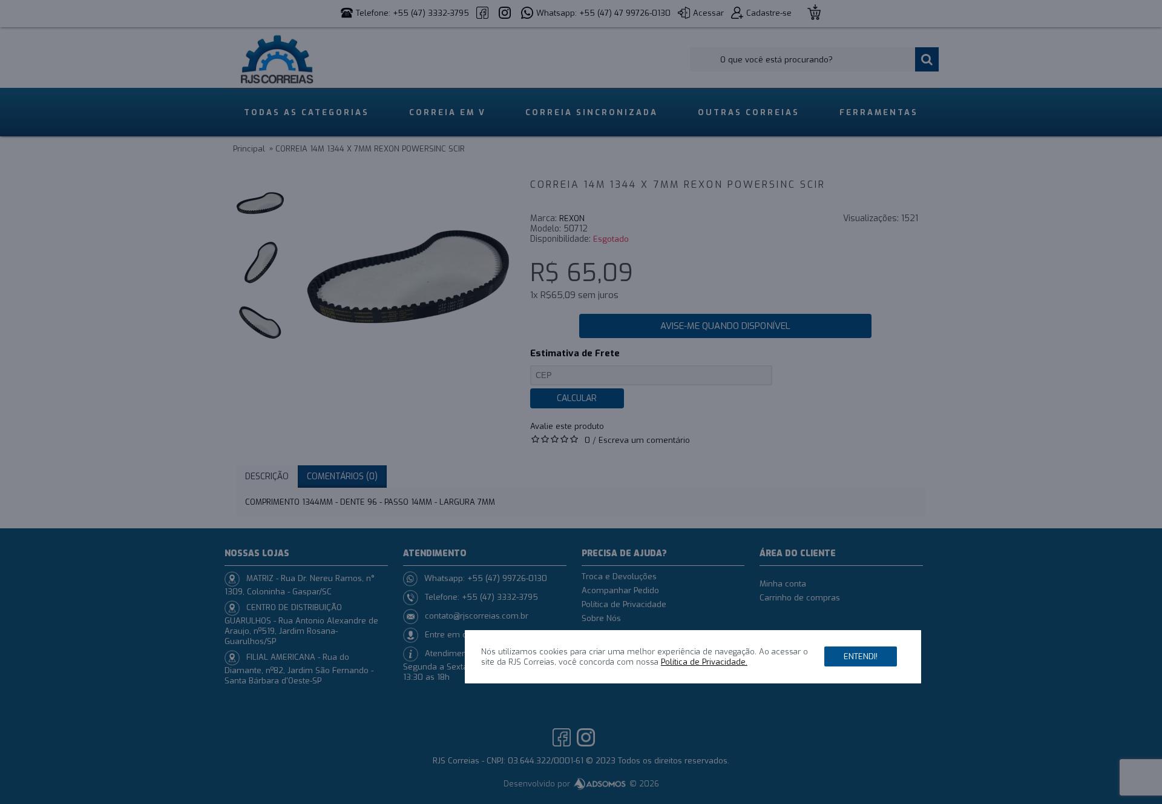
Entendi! (861, 656)
